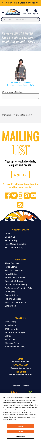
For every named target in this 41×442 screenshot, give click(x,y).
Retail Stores (11, 267)
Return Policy (11, 240)
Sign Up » (20, 175)
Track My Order (12, 329)
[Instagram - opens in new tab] (20, 196)
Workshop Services (14, 270)
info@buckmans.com (20, 362)
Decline (20, 431)
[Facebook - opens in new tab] (8, 196)
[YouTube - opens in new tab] (33, 196)
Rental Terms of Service (16, 277)
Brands (8, 336)
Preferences (20, 436)
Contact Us (10, 237)
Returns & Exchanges (15, 332)
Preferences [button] (12, 419)
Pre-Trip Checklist (13, 299)
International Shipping (15, 346)
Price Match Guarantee (15, 244)
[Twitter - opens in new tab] (14, 196)
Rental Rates (11, 274)
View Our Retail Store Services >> (20, 3)
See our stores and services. (20, 374)
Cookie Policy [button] (33, 415)
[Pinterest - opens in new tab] (27, 196)
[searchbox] (38, 19)
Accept (20, 426)
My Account (10, 322)
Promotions (10, 339)
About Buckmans (12, 263)
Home (7, 233)
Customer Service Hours (20, 368)
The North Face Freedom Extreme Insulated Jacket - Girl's (20, 84)
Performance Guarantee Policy (19, 288)
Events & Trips (11, 295)
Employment (10, 306)
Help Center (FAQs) (14, 247)
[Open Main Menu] (3, 12)
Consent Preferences (20, 386)
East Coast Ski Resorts (15, 302)
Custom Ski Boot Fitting (16, 284)
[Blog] (20, 205)
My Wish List (11, 325)
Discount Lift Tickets (14, 281)
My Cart (35, 13)
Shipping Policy (12, 343)
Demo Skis (10, 291)
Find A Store (27, 13)
